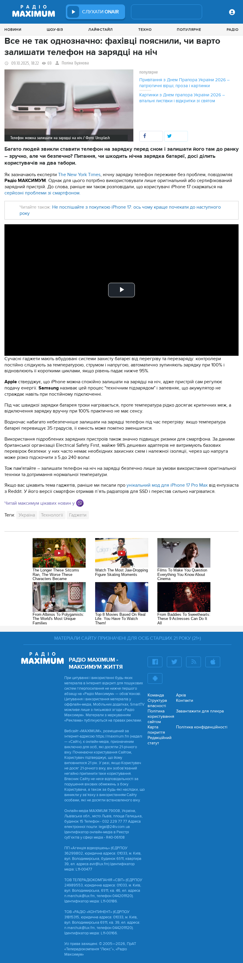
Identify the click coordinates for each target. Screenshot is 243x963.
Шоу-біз (55, 29)
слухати (100, 12)
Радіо (233, 29)
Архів (181, 695)
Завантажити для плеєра (200, 711)
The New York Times (79, 175)
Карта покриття (156, 730)
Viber (80, 503)
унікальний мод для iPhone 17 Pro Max (167, 485)
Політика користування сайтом (161, 716)
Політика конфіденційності (201, 727)
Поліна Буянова (75, 63)
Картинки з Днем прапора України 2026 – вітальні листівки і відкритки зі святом (182, 97)
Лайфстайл (100, 29)
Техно (145, 29)
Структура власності (157, 703)
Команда (156, 695)
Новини (12, 29)
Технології (52, 515)
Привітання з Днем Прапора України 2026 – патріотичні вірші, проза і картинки (184, 82)
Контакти (184, 700)
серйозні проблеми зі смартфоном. (42, 193)
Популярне (189, 29)
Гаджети (78, 515)
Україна (27, 515)
